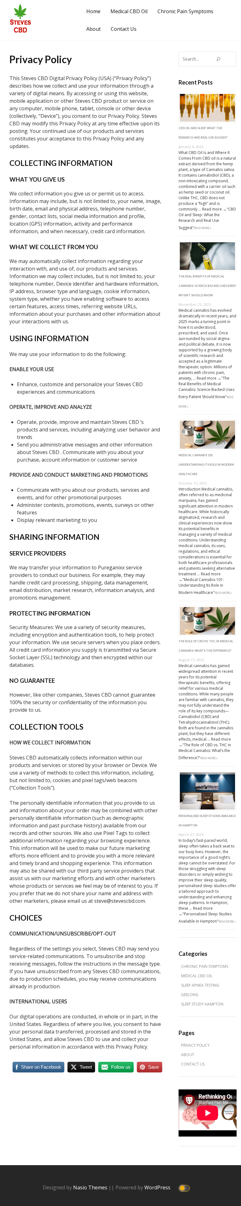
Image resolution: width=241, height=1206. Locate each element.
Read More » (203, 228)
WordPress (158, 1187)
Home (93, 11)
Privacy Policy (195, 1045)
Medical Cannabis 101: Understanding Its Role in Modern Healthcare (206, 464)
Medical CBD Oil (128, 11)
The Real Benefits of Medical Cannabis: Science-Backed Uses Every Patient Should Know (207, 286)
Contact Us (124, 28)
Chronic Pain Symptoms (185, 11)
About (93, 28)
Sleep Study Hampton (202, 1004)
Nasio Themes (91, 1187)
